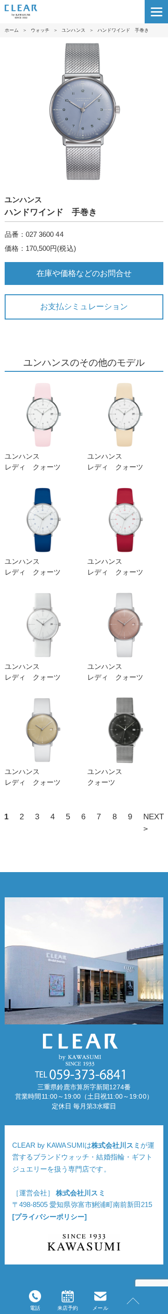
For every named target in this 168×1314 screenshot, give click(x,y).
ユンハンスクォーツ (104, 776)
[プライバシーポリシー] (49, 1217)
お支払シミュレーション (83, 306)
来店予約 (67, 1308)
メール (100, 1308)
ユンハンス (73, 30)
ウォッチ (40, 30)
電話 (35, 1308)
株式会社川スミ (115, 1145)
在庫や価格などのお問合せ (84, 273)
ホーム (12, 30)
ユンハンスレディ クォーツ (33, 461)
